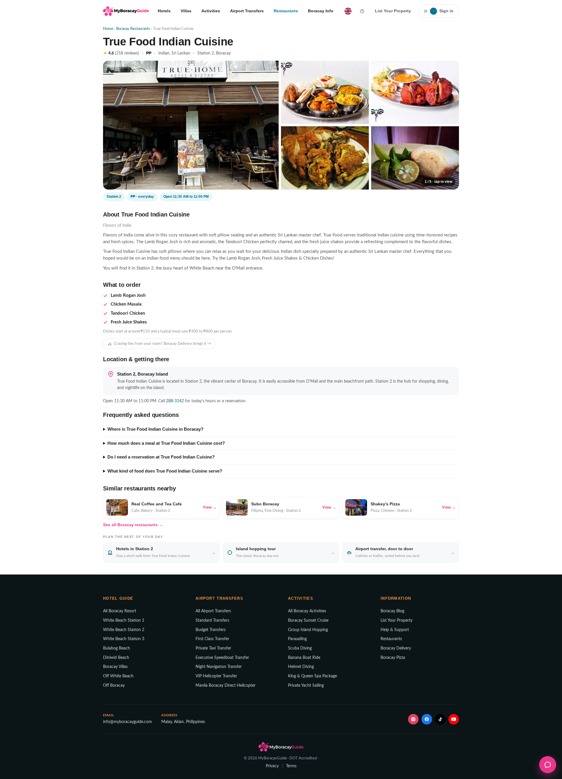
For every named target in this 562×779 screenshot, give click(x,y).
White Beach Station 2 (123, 630)
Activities (210, 10)
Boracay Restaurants (133, 28)
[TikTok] (440, 719)
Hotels (164, 10)
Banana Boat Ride (304, 658)
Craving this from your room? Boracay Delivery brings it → (162, 343)
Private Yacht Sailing (306, 685)
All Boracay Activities (307, 611)
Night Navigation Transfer (219, 667)
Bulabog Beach (116, 648)
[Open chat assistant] (547, 764)
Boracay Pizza (393, 658)
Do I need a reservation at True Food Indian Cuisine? (161, 457)
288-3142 (175, 401)
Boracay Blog (392, 611)
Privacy (272, 766)
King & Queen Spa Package (312, 676)
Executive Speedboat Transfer (222, 658)
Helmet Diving (301, 667)
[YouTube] (453, 719)
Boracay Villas (115, 667)
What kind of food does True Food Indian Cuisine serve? (164, 471)
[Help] (362, 11)
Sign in (443, 10)
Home (108, 28)
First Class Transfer (212, 639)
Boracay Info (320, 10)
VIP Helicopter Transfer (216, 676)
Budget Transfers (211, 630)
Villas (186, 10)
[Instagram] (413, 719)
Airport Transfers (247, 10)
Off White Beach (118, 676)
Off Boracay (114, 685)
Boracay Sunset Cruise (308, 620)
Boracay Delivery (396, 648)
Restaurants (286, 10)
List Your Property (393, 10)
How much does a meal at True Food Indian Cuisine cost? (166, 443)
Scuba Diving (300, 648)
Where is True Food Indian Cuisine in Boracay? (155, 429)
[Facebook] (427, 719)
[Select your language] (348, 11)
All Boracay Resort (119, 611)
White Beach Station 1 (123, 620)
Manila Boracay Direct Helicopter (226, 685)
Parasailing (297, 639)
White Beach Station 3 (123, 639)
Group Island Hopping (308, 630)
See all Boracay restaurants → (133, 524)
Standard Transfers (212, 620)
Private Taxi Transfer (213, 648)
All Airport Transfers (213, 611)
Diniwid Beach (116, 658)
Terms (291, 766)
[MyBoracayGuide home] (126, 11)
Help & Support (395, 630)
